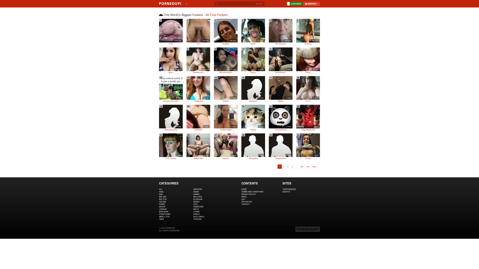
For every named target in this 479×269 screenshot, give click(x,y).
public (196, 214)
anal (161, 191)
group (162, 206)
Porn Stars (164, 214)
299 (301, 166)
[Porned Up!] (170, 3)
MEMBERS (312, 3)
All (161, 189)
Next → (315, 166)
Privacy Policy (248, 194)
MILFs (196, 209)
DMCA (244, 196)
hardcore (198, 206)
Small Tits (164, 216)
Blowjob (197, 199)
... (296, 166)
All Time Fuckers (217, 14)
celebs (162, 201)
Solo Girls (198, 216)
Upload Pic (246, 201)
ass (161, 194)
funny (162, 204)
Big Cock (197, 196)
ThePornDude (289, 189)
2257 (243, 199)
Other (196, 211)
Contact (245, 204)
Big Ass (162, 196)
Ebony (196, 201)
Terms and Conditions (252, 191)
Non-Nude (163, 211)
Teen (161, 219)
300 (307, 166)
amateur (197, 189)
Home (244, 189)
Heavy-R (286, 191)
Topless (197, 219)
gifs (195, 204)
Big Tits (163, 199)
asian (196, 191)
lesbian (163, 209)
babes (196, 194)
